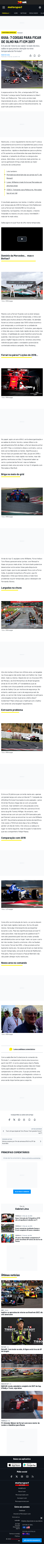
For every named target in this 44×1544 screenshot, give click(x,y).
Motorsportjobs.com (22, 1495)
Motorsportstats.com (22, 1501)
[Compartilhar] (30, 56)
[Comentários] (40, 56)
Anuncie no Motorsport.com (22, 1514)
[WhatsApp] (19, 1120)
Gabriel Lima (5, 55)
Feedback (22, 1510)
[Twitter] (14, 1120)
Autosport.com (22, 1498)
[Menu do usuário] (40, 7)
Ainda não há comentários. (22, 1158)
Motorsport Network (18, 1539)
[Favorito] (35, 56)
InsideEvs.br (22, 1488)
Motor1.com (22, 1491)
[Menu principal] (3, 7)
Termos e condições (15, 1533)
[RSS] (33, 1476)
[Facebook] (9, 1120)
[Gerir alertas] (35, 1120)
